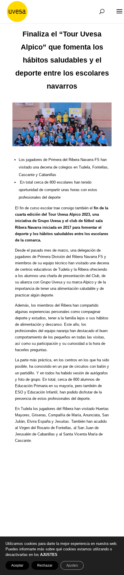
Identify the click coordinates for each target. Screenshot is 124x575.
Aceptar (17, 565)
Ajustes (72, 565)
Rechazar (44, 565)
